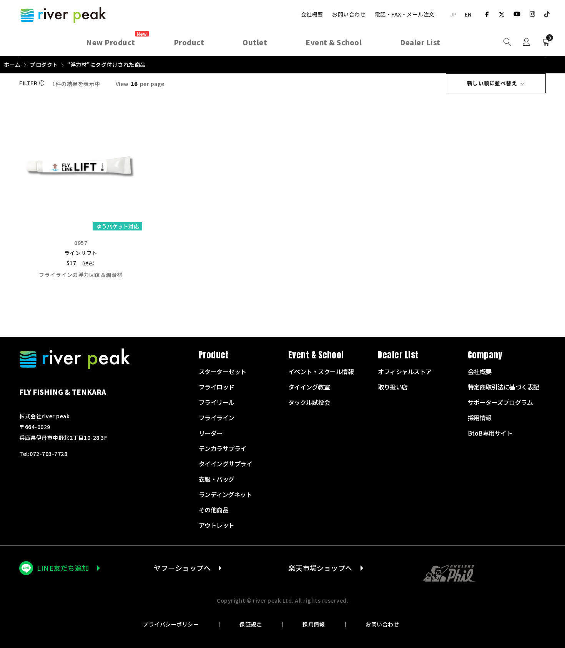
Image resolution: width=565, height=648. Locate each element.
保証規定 (250, 624)
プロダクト (44, 64)
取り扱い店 (393, 386)
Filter (28, 83)
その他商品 (214, 509)
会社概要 (312, 14)
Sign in (526, 42)
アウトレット (216, 525)
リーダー (211, 433)
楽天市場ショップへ (320, 568)
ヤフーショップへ (182, 568)
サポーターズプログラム (500, 402)
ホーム (12, 64)
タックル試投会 (309, 402)
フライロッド (216, 386)
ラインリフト (81, 253)
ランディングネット (225, 494)
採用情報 (313, 624)
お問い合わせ (349, 14)
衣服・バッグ (216, 479)
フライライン (216, 417)
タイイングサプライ (226, 463)
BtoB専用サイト (490, 433)
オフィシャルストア (405, 371)
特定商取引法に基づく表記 (503, 386)
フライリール (216, 402)
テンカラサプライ (222, 448)
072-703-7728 (48, 453)
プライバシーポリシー (171, 624)
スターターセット (222, 371)
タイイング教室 (309, 386)
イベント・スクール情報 (321, 371)
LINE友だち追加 (63, 568)
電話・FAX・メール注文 (405, 14)
